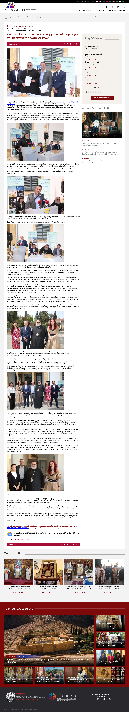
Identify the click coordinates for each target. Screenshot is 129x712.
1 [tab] (86, 92)
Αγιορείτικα (101, 677)
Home (7, 17)
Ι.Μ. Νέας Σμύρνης (11, 677)
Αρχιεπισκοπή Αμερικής (43, 677)
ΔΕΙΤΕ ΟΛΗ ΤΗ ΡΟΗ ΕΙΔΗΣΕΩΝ (102, 98)
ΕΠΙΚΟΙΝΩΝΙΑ (112, 10)
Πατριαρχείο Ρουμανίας (105, 641)
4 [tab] (93, 92)
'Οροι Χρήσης (34, 709)
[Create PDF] (76, 44)
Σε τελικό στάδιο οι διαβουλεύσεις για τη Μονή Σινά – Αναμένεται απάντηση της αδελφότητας (48, 661)
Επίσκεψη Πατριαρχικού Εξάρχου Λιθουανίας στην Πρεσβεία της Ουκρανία (109, 662)
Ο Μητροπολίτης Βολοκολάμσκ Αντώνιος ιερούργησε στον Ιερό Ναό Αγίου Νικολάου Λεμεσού (78, 680)
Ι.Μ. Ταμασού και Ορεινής (53, 17)
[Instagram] (110, 7)
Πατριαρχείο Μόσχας (73, 677)
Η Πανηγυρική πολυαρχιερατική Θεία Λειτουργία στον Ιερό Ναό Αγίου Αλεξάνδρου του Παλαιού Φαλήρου (17, 680)
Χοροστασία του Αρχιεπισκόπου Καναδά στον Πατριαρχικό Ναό (109, 627)
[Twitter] (116, 7)
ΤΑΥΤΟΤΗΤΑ (99, 10)
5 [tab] (95, 92)
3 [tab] (91, 92)
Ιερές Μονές (21, 656)
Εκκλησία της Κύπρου (36, 17)
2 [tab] (88, 92)
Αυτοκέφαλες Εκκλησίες (19, 17)
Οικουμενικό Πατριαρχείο (105, 623)
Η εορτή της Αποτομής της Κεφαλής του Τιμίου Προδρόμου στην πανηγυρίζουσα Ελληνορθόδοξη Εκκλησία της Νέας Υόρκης (49, 680)
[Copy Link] (67, 44)
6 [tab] (98, 92)
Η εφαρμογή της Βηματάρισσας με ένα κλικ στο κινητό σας (110, 680)
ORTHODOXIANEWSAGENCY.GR (18, 528)
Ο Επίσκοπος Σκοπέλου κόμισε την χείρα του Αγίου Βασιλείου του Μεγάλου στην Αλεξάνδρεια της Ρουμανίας (110, 644)
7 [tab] (100, 92)
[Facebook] (104, 7)
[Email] (73, 44)
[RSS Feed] (122, 7)
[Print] (70, 44)
